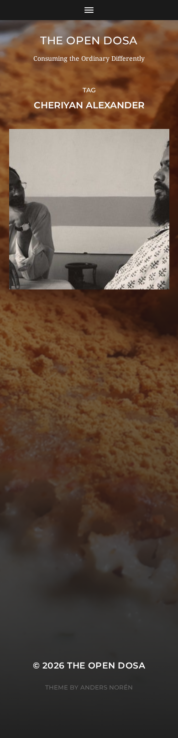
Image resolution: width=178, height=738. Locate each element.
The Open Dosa (89, 40)
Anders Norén (106, 687)
